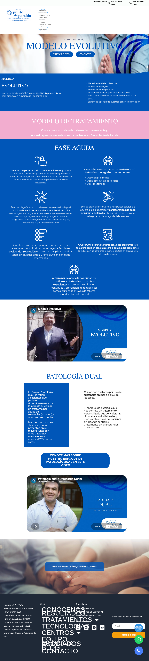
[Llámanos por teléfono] (131, 3)
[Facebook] (94, 627)
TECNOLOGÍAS (43, 17)
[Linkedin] (86, 627)
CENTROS (42, 20)
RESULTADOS (43, 13)
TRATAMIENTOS (43, 15)
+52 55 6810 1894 (94, 612)
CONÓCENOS (42, 10)
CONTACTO (43, 29)
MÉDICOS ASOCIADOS (45, 24)
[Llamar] (138, 650)
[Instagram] (78, 627)
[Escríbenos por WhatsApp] (138, 639)
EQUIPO (43, 22)
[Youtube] (102, 627)
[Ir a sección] (138, 628)
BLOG (42, 27)
